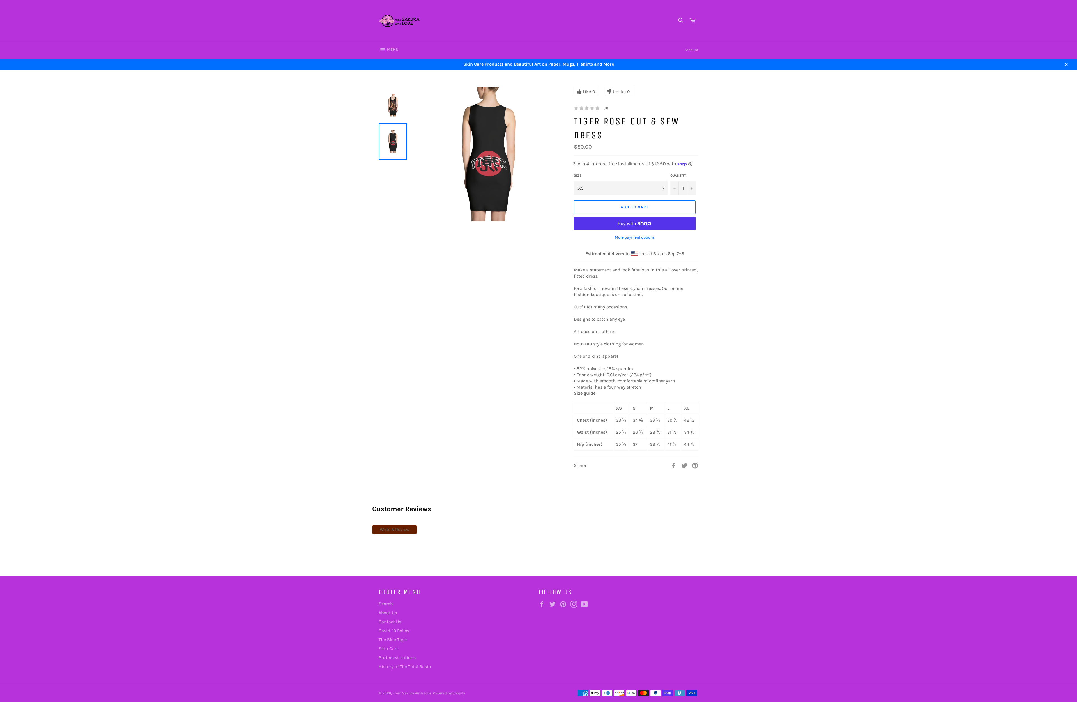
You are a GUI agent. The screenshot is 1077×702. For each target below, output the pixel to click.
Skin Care (389, 648)
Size (577, 175)
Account (691, 50)
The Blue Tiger (393, 639)
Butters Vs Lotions (397, 657)
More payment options (635, 237)
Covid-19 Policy (394, 630)
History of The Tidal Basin (405, 666)
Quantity (678, 175)
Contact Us (390, 621)
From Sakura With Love (412, 693)
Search (386, 603)
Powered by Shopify (449, 693)
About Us (388, 612)
